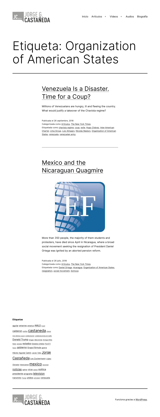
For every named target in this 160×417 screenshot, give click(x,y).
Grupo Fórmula (34, 347)
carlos (25, 331)
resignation (47, 271)
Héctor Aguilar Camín (21, 353)
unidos (30, 377)
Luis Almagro (68, 131)
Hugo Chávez (92, 127)
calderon (17, 331)
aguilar (15, 325)
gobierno (22, 347)
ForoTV (48, 344)
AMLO (37, 325)
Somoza (74, 271)
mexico (35, 364)
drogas (31, 340)
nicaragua (77, 267)
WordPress (141, 399)
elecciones (38, 340)
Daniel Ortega (65, 267)
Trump (24, 378)
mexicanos (24, 365)
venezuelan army (68, 134)
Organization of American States (98, 267)
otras (30, 369)
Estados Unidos (38, 344)
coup (77, 127)
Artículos (97, 16)
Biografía (142, 16)
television (39, 373)
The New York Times (81, 124)
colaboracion (29, 336)
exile (83, 127)
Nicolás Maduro (83, 131)
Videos (114, 16)
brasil (43, 326)
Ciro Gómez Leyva (18, 336)
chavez (48, 331)
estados (27, 343)
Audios (130, 16)
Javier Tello (36, 353)
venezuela (53, 134)
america (30, 326)
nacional (45, 365)
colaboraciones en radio (43, 336)
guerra (44, 348)
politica (42, 369)
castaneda (37, 330)
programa (28, 374)
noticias (17, 369)
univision (37, 378)
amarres (23, 325)
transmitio (16, 378)
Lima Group (55, 131)
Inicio (85, 16)
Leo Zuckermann (38, 358)
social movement (62, 271)
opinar (24, 370)
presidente (17, 373)
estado (19, 344)
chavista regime (66, 127)
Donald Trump (20, 339)
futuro (14, 348)
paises (35, 370)
